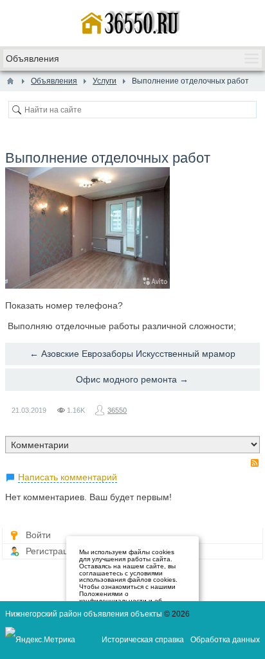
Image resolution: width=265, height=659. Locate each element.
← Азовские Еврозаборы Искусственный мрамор (132, 353)
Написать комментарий (67, 477)
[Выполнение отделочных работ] (87, 228)
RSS (255, 463)
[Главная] (10, 81)
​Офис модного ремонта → (132, 379)
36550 (117, 410)
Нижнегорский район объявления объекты (83, 613)
